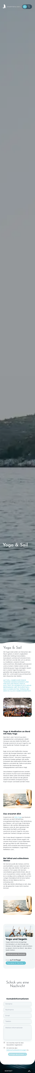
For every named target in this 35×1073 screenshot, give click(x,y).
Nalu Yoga (17, 817)
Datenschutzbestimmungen (16, 1050)
